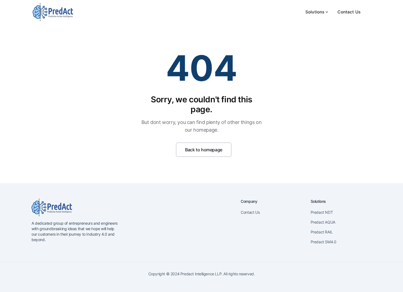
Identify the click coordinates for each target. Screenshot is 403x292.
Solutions (314, 12)
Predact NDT (322, 212)
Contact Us (349, 12)
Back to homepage (203, 149)
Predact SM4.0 (323, 241)
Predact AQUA (323, 222)
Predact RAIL (322, 232)
